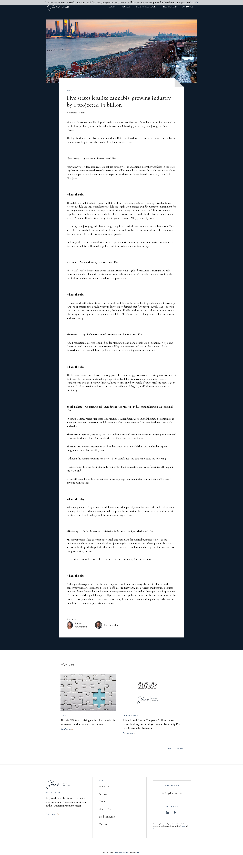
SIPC (154, 828)
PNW (139, 852)
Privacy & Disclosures (121, 852)
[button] (114, 7)
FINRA (183, 826)
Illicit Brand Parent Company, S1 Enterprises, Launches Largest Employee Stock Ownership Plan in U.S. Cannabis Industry (152, 724)
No (196, 2)
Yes (192, 2)
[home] (58, 7)
